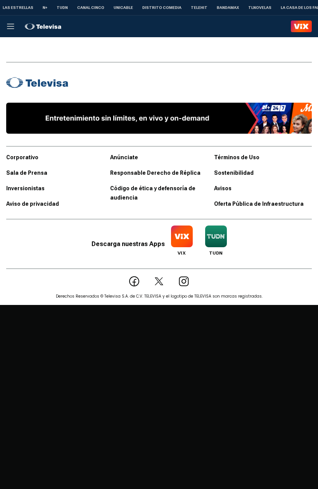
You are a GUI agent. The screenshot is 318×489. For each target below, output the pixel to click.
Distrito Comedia (161, 7)
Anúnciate (124, 157)
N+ (45, 7)
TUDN (62, 7)
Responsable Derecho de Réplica (155, 173)
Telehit (199, 7)
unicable (123, 7)
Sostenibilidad (234, 173)
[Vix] (301, 26)
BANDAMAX (228, 7)
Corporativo (22, 157)
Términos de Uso (236, 157)
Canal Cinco (90, 7)
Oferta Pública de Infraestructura (259, 204)
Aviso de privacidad (32, 204)
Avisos (223, 188)
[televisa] (43, 26)
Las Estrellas (18, 7)
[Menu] (10, 26)
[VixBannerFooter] (159, 118)
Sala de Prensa (26, 173)
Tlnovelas (259, 7)
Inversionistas (25, 188)
